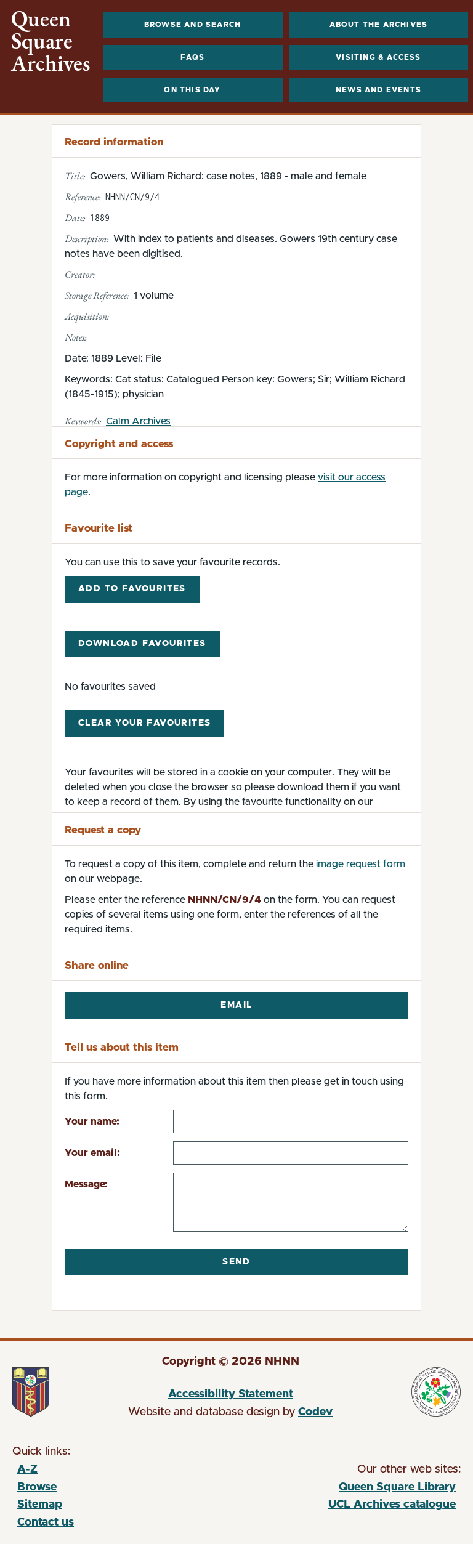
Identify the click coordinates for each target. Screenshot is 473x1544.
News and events (378, 90)
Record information (114, 142)
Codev (315, 1412)
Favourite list (98, 528)
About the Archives (378, 24)
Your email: (92, 1153)
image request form (360, 864)
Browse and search (192, 24)
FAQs (192, 57)
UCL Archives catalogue (344, 1506)
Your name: (92, 1121)
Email (236, 1005)
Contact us (45, 1522)
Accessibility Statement (230, 1394)
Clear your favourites (144, 723)
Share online (97, 965)
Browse (37, 1487)
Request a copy (103, 830)
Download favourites (142, 643)
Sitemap (39, 1504)
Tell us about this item (122, 1047)
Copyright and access (119, 444)
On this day (192, 90)
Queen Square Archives (51, 41)
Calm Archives (138, 421)
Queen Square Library (344, 1489)
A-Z (27, 1469)
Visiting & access (378, 57)
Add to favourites (132, 588)
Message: (86, 1184)
